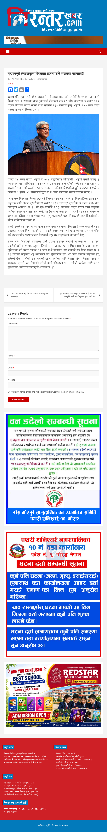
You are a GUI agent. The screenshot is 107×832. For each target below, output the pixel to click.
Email (11, 367)
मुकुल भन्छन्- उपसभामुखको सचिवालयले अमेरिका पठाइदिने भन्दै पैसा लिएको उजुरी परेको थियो (78, 295)
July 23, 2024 (13, 79)
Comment (13, 323)
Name (11, 355)
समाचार (10, 84)
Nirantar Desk (26, 79)
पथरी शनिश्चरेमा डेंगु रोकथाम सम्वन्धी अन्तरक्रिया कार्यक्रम (29, 295)
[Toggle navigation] (7, 51)
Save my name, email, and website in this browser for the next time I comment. (47, 392)
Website (11, 380)
